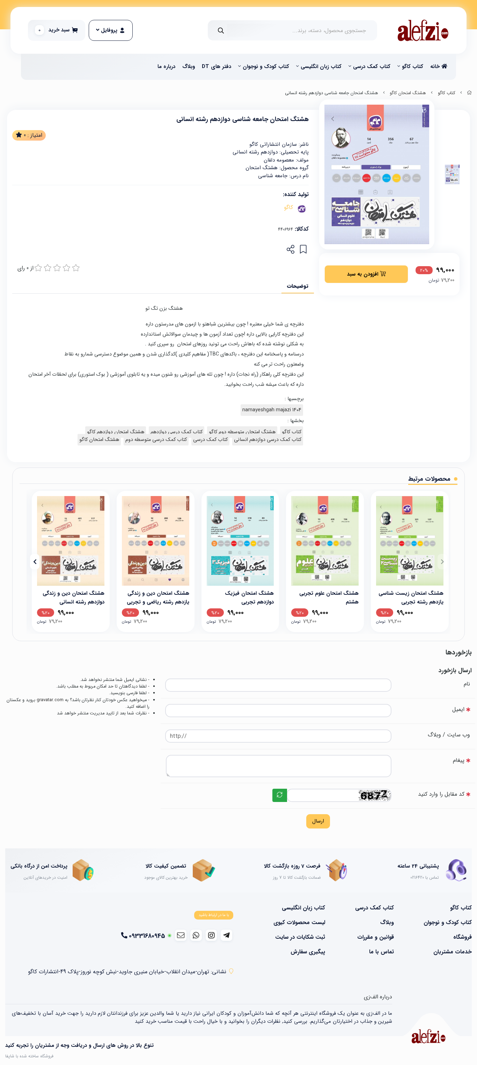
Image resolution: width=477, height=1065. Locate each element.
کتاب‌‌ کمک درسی (371, 66)
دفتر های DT (216, 66)
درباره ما (166, 66)
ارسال (318, 821)
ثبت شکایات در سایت (300, 937)
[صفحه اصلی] (469, 93)
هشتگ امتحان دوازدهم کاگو (115, 432)
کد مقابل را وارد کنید (441, 794)
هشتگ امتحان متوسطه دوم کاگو (242, 432)
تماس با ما (381, 952)
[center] (220, 30)
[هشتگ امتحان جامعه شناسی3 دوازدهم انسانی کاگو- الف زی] (428, 1036)
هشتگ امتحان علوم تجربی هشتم (329, 597)
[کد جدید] (279, 795)
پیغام (458, 760)
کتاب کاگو (412, 66)
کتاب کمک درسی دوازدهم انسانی (267, 440)
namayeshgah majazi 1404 (271, 410)
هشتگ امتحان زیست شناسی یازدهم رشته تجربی (411, 597)
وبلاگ (188, 66)
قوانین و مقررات (375, 937)
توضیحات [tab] (297, 286)
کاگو (288, 207)
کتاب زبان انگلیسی (321, 66)
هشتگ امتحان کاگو (408, 93)
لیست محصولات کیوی (299, 922)
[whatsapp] (196, 935)
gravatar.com (50, 700)
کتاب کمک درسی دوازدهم (177, 432)
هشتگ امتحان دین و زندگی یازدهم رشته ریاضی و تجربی (158, 597)
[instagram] (211, 935)
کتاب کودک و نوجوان (266, 66)
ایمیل (458, 709)
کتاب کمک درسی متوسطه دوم (156, 440)
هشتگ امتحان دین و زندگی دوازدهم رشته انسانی (73, 597)
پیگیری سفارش (308, 952)
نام (467, 684)
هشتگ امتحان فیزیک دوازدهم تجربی (249, 597)
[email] (180, 935)
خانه (435, 66)
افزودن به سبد (363, 274)
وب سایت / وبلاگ (449, 734)
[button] (442, 561)
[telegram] (226, 935)
